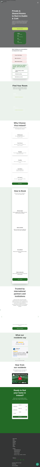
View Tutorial (20, 279)
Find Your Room (20, 28)
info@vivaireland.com (17, 449)
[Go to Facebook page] (23, 459)
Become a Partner (20, 328)
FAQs (13, 445)
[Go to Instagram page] (15, 459)
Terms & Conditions (15, 465)
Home (14, 439)
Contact (14, 446)
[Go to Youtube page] (20, 459)
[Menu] (37, 2)
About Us (14, 443)
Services (14, 442)
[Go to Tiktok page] (17, 459)
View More (20, 183)
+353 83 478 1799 (17, 451)
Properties (14, 441)
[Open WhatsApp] (37, 464)
